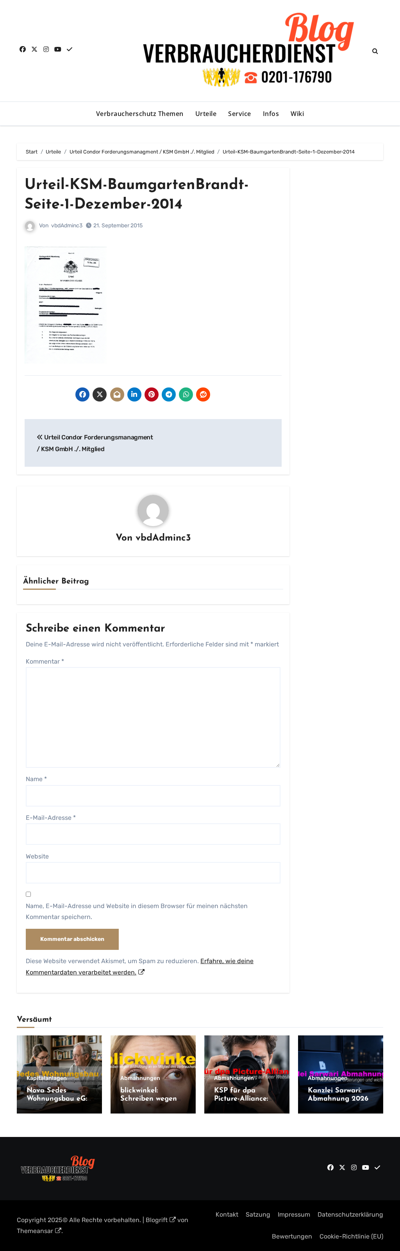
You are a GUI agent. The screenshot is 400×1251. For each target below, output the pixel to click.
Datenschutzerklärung (350, 1214)
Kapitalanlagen (47, 1078)
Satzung (258, 1214)
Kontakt (227, 1214)
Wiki (297, 113)
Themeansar (35, 1231)
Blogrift (157, 1220)
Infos (271, 113)
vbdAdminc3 (66, 225)
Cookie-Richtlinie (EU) (351, 1236)
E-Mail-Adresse (51, 817)
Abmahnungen (140, 1078)
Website (37, 856)
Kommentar (45, 661)
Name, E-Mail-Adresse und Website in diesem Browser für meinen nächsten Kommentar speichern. (137, 911)
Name (36, 779)
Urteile (206, 113)
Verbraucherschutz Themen (140, 113)
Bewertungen (292, 1236)
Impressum (294, 1214)
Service (239, 113)
